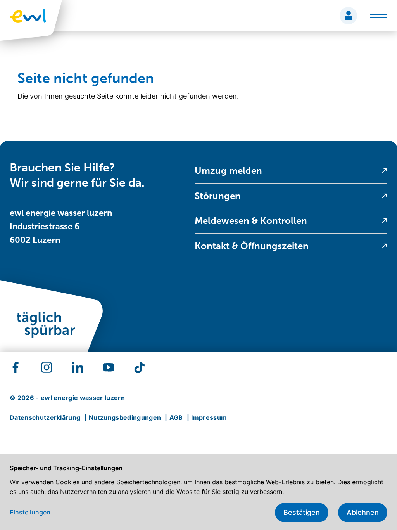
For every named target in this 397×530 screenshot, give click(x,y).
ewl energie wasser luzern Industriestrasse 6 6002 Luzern (61, 226)
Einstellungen (30, 512)
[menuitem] (291, 171)
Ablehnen (363, 512)
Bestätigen (301, 512)
